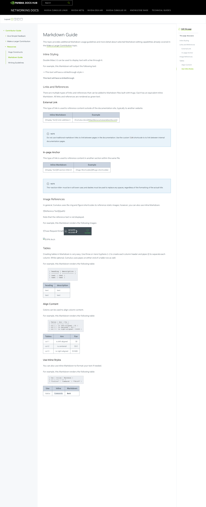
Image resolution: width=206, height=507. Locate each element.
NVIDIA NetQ (77, 10)
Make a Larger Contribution (18, 41)
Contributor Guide (13, 30)
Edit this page (186, 29)
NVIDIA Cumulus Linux (56, 10)
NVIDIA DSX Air (95, 10)
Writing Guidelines (16, 63)
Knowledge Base (139, 10)
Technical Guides (161, 10)
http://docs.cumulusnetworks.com (102, 120)
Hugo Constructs (15, 52)
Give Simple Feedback (16, 36)
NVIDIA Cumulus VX (116, 10)
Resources (11, 47)
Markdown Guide (15, 57)
